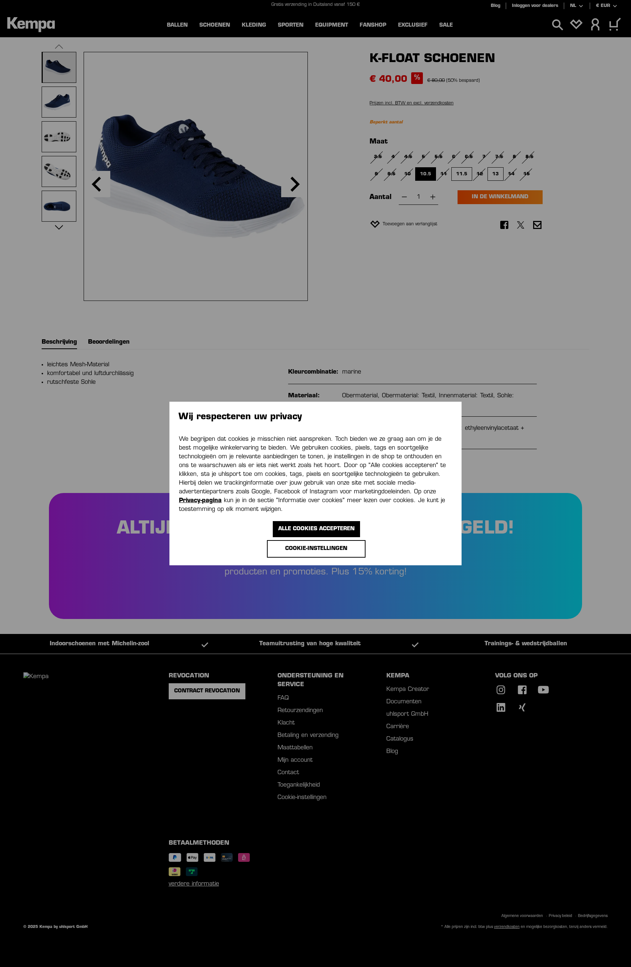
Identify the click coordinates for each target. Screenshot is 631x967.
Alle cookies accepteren (316, 529)
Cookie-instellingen (316, 548)
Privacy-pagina (200, 501)
